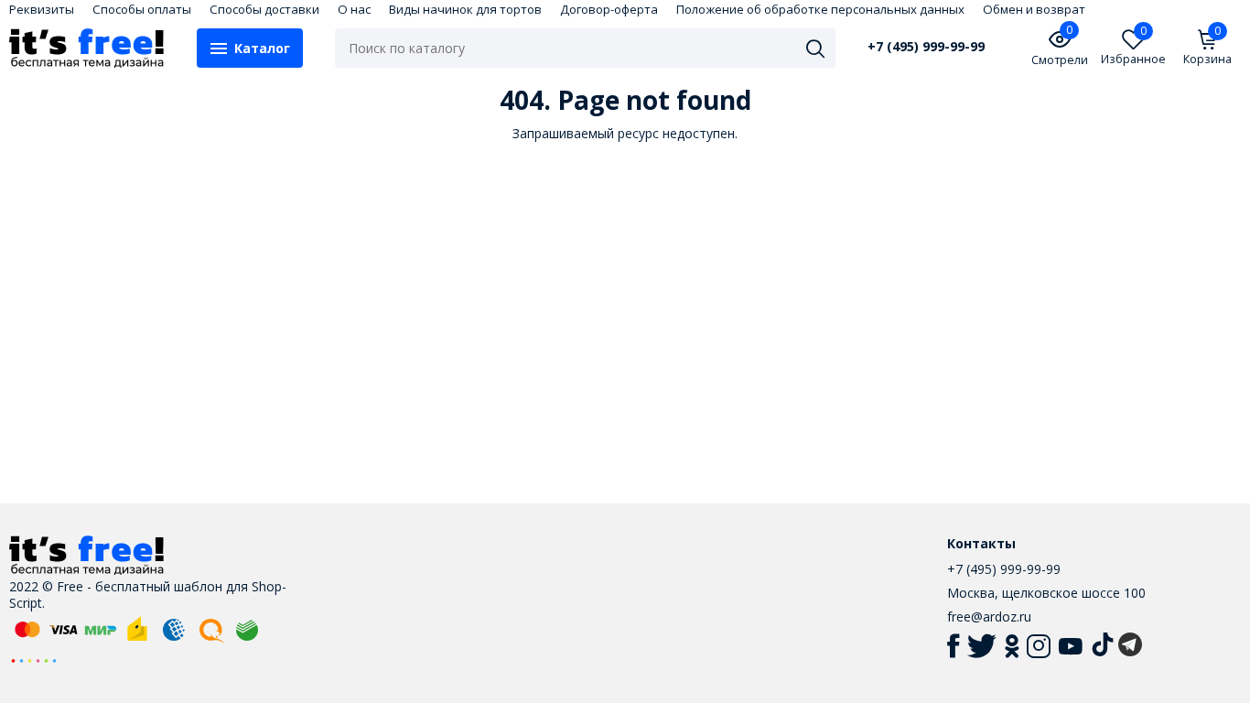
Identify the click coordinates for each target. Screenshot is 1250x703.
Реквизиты (41, 9)
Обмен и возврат (1034, 9)
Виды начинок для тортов (465, 9)
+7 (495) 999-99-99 (926, 46)
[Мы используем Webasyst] (34, 659)
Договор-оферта (609, 9)
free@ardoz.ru (989, 616)
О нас (354, 9)
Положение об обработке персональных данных (820, 9)
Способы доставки (264, 9)
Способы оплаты (141, 9)
